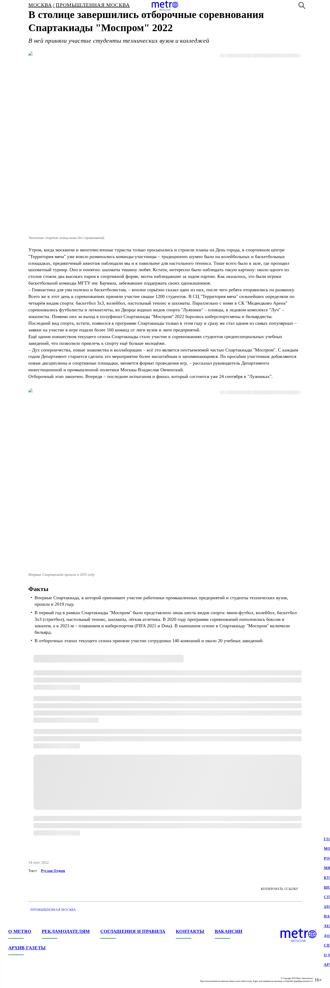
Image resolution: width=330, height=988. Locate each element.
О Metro (19, 931)
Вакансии (229, 931)
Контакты (190, 931)
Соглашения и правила (133, 931)
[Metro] (165, 6)
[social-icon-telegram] (23, 980)
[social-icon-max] (43, 980)
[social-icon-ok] (33, 980)
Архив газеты (27, 947)
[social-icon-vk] (12, 980)
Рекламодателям (66, 931)
